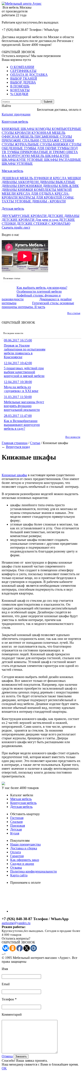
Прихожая (17, 825)
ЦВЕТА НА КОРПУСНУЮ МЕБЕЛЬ (40, 154)
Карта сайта (18, 875)
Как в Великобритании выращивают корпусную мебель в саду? (22, 422)
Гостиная (16, 818)
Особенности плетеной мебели (39, 291)
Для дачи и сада (47, 220)
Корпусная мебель (15, 121)
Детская (16, 829)
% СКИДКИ (19, 94)
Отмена (7, 1056)
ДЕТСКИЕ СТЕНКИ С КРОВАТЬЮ (43, 223)
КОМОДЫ (43, 129)
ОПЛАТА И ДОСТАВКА (29, 74)
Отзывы (16, 867)
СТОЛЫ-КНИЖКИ (54, 144)
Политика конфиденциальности (33, 871)
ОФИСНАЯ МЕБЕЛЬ (18, 136)
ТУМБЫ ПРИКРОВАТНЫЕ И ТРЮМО (36, 152)
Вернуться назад (18, 447)
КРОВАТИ (23, 133)
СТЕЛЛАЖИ (50, 140)
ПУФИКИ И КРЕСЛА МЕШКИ (57, 178)
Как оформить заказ (24, 860)
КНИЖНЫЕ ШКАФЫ (18, 129)
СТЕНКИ (67, 140)
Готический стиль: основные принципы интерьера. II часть (38, 305)
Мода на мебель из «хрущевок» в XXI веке (21, 386)
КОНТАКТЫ (20, 90)
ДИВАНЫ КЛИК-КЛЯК (61, 186)
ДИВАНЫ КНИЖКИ (18, 190)
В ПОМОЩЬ (19, 86)
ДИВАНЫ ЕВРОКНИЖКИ (22, 186)
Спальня (16, 821)
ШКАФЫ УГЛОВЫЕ (17, 163)
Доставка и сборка (23, 848)
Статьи (35, 443)
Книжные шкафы (14, 475)
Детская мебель (13, 208)
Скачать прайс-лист (16, 227)
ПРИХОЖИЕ (12, 140)
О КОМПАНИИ (22, 67)
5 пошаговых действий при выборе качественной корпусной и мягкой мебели (24, 369)
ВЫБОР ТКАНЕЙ (23, 78)
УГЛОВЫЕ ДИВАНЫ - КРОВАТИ (40, 201)
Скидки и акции (22, 863)
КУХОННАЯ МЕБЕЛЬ (48, 133)
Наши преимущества (25, 844)
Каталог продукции (16, 114)
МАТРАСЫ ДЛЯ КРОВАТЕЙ (41, 197)
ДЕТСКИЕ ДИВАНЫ (63, 216)
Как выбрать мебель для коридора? (42, 287)
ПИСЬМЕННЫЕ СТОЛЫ (53, 136)
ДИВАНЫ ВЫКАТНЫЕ (57, 182)
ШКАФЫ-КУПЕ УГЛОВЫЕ (23, 160)
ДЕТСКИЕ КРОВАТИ (18, 220)
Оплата (15, 852)
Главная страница (14, 443)
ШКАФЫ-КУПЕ (57, 156)
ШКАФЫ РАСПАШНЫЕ (62, 160)
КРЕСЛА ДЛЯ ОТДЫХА (36, 193)
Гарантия (17, 856)
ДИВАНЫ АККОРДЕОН (21, 182)
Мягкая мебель (12, 171)
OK (4, 1068)
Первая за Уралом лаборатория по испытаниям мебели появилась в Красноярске (24, 348)
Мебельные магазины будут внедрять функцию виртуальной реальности (24, 403)
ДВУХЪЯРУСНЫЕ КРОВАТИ (24, 216)
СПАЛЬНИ (31, 140)
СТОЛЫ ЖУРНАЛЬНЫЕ (21, 144)
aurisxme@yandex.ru (16, 923)
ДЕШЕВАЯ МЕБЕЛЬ (18, 178)
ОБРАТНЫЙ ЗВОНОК (18, 52)
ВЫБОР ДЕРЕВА (23, 82)
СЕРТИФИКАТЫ (23, 71)
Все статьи (73, 313)
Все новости (72, 437)
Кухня (14, 833)
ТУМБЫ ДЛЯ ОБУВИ (40, 148)
